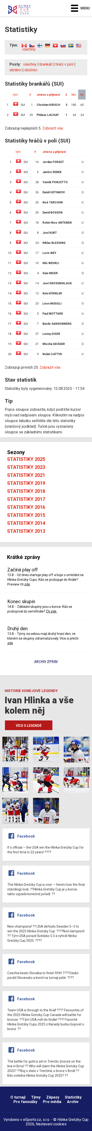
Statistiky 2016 (26, 507)
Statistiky (73, 1097)
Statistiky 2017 (26, 499)
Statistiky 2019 (26, 483)
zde (27, 584)
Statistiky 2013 (26, 531)
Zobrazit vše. (50, 367)
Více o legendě (29, 726)
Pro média (52, 1101)
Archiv (73, 1101)
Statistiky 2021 (26, 475)
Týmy (36, 1097)
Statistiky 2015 (26, 515)
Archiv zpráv (46, 662)
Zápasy (52, 1097)
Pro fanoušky (25, 1101)
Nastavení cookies (51, 1124)
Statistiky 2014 (26, 523)
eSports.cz (32, 1119)
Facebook (26, 836)
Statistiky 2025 (26, 459)
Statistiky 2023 (26, 467)
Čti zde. (51, 611)
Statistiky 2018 (26, 491)
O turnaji (17, 1097)
